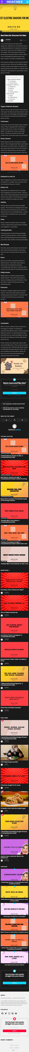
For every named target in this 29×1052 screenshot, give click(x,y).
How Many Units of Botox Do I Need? (12, 590)
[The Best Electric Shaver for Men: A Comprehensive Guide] (14, 446)
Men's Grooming (5, 453)
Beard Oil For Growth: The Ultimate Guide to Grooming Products (14, 499)
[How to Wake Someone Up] (14, 603)
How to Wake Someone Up (9, 612)
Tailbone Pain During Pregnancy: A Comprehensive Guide (12, 684)
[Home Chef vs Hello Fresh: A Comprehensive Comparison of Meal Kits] (14, 940)
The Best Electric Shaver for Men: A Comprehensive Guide (12, 456)
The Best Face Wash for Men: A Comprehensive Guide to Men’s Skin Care (14, 543)
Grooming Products (7, 496)
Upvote (6, 420)
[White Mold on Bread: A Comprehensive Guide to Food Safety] (14, 892)
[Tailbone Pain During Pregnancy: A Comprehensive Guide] (14, 674)
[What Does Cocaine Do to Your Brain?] (14, 909)
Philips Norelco (13, 97)
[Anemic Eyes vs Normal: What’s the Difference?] (14, 847)
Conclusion (10, 101)
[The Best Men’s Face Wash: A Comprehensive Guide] (14, 511)
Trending (2, 720)
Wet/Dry (12, 88)
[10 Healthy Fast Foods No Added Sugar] (14, 799)
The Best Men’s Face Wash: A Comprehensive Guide (10, 521)
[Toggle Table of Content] (20, 77)
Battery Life (12, 86)
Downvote (22, 420)
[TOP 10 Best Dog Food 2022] (14, 752)
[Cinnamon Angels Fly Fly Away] (14, 776)
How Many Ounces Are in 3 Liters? (14, 965)
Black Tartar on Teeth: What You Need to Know (14, 932)
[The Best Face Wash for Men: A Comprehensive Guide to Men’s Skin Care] (14, 533)
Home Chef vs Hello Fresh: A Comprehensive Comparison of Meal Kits (15, 948)
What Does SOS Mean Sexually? (11, 708)
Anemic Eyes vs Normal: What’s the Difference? (12, 857)
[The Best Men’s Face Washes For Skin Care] (14, 554)
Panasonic (12, 99)
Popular (2, 791)
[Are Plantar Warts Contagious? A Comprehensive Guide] (14, 625)
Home (11, 1047)
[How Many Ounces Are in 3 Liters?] (14, 957)
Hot (2, 815)
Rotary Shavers (13, 83)
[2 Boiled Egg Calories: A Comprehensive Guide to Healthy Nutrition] (14, 875)
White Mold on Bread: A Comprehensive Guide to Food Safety (14, 900)
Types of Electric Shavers (14, 79)
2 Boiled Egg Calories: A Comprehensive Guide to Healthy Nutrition (14, 883)
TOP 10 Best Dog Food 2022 (9, 762)
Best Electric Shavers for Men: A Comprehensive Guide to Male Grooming (14, 478)
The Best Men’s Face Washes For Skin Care (14, 564)
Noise (11, 90)
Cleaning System (14, 92)
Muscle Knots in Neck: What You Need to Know (14, 660)
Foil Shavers (13, 81)
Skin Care (3, 518)
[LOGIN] (27, 1)
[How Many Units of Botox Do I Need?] (14, 580)
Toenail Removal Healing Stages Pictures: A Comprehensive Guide (14, 738)
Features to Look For (12, 84)
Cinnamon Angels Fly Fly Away (11, 785)
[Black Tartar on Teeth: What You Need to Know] (14, 925)
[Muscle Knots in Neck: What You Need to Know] (14, 650)
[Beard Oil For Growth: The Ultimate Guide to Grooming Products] (14, 489)
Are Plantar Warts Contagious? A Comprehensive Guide (11, 636)
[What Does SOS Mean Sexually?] (14, 698)
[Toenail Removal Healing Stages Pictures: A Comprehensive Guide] (14, 728)
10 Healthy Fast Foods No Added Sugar (13, 808)
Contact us (16, 1047)
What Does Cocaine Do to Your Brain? (14, 916)
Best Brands (10, 93)
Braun (11, 95)
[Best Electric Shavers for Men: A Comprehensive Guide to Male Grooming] (14, 468)
